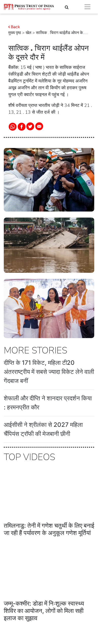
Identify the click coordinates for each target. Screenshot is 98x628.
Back (15, 26)
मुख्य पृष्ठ (14, 33)
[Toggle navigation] (87, 7)
